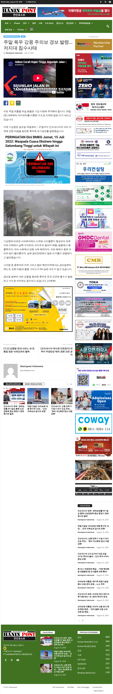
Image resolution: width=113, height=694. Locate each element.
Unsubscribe (97, 687)
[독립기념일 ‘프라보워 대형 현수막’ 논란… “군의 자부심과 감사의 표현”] (38, 396)
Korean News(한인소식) (88, 642)
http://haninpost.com (27, 370)
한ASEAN (82, 664)
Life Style (49, 23)
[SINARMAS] (93, 330)
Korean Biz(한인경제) (87, 646)
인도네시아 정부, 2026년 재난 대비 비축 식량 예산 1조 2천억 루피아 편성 (93, 595)
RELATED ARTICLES (13, 384)
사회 (40, 23)
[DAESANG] (93, 447)
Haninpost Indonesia (14, 53)
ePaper (17, 23)
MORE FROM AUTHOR (33, 384)
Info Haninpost (58, 687)
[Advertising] (38, 309)
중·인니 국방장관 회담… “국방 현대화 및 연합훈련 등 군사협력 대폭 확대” (93, 570)
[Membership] (93, 44)
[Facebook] (101, 2)
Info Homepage (83, 687)
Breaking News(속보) (12, 36)
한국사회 (81, 668)
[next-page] (71, 384)
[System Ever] (93, 195)
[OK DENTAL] (93, 149)
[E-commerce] (93, 218)
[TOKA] (93, 286)
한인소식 (59, 23)
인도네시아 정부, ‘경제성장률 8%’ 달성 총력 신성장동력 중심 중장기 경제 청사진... (63, 641)
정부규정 (8, 29)
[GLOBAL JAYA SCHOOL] (93, 353)
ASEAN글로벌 (84, 23)
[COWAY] (93, 424)
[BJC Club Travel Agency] (93, 307)
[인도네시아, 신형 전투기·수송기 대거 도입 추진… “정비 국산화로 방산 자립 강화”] (62, 396)
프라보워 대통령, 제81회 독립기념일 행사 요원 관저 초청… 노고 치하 (93, 582)
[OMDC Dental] (93, 241)
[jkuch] (93, 470)
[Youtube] (110, 2)
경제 (34, 23)
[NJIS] (93, 400)
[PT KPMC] (93, 126)
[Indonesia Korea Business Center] (93, 106)
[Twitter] (105, 2)
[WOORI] (93, 172)
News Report (98, 691)
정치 (25, 23)
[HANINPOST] (93, 377)
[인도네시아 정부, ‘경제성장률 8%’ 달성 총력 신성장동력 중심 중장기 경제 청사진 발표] (14, 396)
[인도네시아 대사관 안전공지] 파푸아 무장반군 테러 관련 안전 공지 (57, 351)
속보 (6, 23)
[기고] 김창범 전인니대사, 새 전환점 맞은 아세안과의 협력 (19, 350)
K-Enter (21, 29)
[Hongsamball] (93, 88)
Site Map (70, 687)
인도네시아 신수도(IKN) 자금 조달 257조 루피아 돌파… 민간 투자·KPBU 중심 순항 (93, 556)
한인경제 (69, 23)
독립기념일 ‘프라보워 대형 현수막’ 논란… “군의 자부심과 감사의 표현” (37, 409)
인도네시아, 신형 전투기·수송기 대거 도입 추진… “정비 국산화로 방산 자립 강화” (61, 410)
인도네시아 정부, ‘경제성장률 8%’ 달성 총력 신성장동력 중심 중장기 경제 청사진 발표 (14, 410)
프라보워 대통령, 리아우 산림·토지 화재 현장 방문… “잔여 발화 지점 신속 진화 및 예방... (93, 609)
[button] (107, 26)
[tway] (93, 64)
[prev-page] (67, 384)
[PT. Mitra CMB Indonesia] (93, 265)
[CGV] (93, 489)
